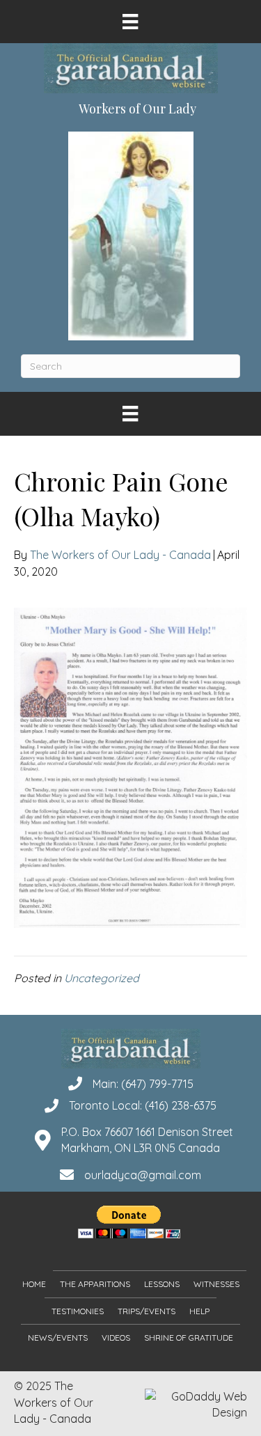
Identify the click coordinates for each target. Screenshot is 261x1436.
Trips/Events (146, 1311)
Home (34, 1284)
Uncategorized (101, 978)
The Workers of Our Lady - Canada (120, 555)
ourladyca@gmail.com (142, 1175)
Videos (116, 1337)
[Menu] (130, 21)
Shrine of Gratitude (188, 1337)
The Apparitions (95, 1284)
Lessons (162, 1284)
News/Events (58, 1337)
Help (199, 1311)
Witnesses (216, 1284)
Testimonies (78, 1311)
